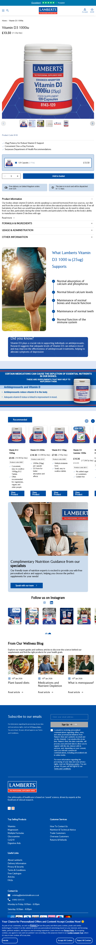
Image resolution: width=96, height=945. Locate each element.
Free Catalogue (14, 873)
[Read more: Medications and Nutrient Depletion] (51, 664)
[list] (52, 619)
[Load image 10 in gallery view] (49, 123)
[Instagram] (44, 602)
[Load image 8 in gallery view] (32, 123)
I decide (5, 940)
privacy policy (74, 764)
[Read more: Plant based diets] (21, 664)
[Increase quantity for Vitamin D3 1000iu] (17, 176)
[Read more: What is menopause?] (81, 664)
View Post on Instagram (29, 628)
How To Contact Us (59, 826)
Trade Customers (58, 833)
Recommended (20, 420)
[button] (92, 10)
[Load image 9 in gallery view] (40, 123)
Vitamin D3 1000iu (16, 21)
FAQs (10, 880)
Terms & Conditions (17, 870)
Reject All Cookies (84, 940)
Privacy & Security (16, 867)
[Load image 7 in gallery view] (23, 123)
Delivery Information (17, 863)
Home (4, 21)
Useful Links (13, 853)
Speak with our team (25, 585)
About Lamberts (15, 860)
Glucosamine (14, 836)
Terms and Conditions (62, 769)
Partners (33, 926)
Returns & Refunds (58, 840)
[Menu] (3, 10)
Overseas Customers (59, 836)
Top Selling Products (17, 819)
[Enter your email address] (69, 717)
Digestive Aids (14, 843)
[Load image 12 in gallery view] (66, 123)
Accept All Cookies (65, 940)
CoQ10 (11, 840)
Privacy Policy (36, 727)
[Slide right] (92, 123)
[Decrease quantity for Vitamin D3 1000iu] (5, 176)
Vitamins (11, 826)
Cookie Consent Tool (75, 933)
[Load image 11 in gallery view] (57, 123)
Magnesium (13, 830)
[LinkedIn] (51, 602)
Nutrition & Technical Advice (63, 830)
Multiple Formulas (16, 833)
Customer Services (58, 819)
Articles (11, 877)
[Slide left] (3, 123)
